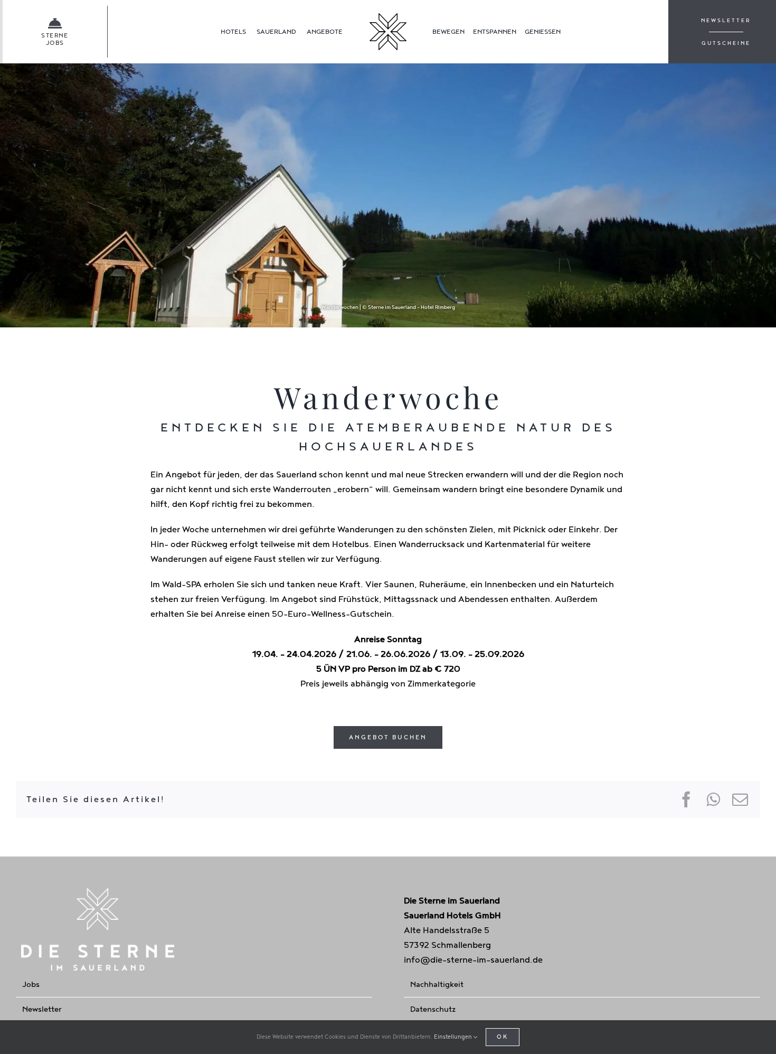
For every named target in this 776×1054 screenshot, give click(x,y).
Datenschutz (433, 1009)
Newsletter (41, 1009)
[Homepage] (388, 32)
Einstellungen (454, 1036)
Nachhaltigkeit (436, 985)
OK (502, 1036)
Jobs (31, 985)
